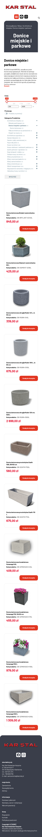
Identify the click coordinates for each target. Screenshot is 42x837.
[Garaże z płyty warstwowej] (5, 140)
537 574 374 (9, 772)
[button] (16, 16)
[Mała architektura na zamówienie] (7, 130)
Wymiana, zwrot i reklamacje (12, 803)
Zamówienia (6, 785)
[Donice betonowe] (8, 128)
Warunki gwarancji (8, 805)
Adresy (4, 791)
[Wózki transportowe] (5, 166)
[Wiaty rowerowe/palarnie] (5, 159)
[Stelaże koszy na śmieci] (5, 154)
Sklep (20, 26)
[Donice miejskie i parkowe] (7, 125)
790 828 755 (9, 774)
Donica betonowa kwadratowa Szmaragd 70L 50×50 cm (17, 613)
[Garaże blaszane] (5, 138)
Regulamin (6, 815)
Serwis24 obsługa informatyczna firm (24, 831)
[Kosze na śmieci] (5, 145)
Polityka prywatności (9, 820)
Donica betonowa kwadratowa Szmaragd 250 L (17, 713)
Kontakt (5, 817)
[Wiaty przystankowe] (5, 156)
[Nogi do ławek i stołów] (5, 152)
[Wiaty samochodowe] (5, 161)
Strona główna (11, 26)
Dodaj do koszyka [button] (29, 229)
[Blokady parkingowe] (7, 123)
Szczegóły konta (7, 788)
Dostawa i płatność (8, 800)
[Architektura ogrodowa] (5, 135)
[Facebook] (21, 16)
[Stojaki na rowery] (7, 133)
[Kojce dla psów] (5, 142)
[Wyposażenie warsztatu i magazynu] (5, 168)
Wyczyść (12, 177)
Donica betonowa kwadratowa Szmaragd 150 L (17, 663)
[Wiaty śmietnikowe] (5, 164)
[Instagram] (26, 16)
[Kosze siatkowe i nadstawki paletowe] (5, 147)
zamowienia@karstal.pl (15, 776)
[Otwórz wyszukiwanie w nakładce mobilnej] (39, 18)
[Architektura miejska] (5, 120)
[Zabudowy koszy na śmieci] (5, 171)
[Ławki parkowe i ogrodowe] (5, 149)
